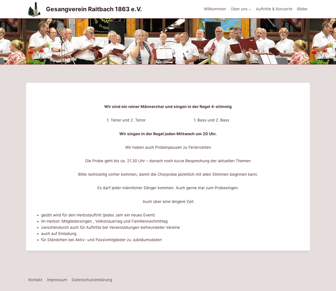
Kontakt (35, 280)
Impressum (57, 280)
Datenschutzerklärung (92, 280)
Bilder (302, 9)
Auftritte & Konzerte (274, 9)
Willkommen (215, 9)
